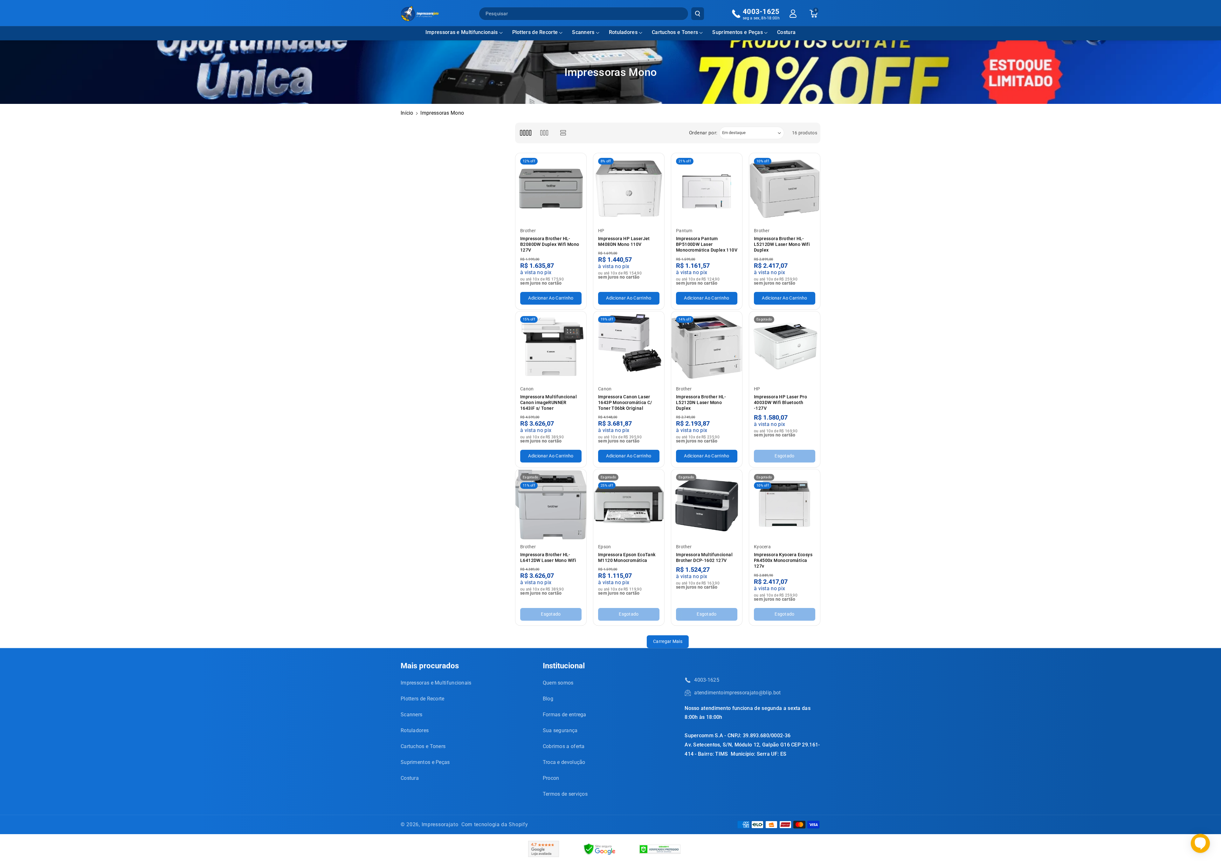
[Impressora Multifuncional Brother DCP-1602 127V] (706, 504)
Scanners (583, 32)
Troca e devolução (564, 762)
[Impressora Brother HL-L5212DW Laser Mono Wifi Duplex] (784, 188)
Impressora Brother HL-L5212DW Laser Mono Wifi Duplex (782, 244)
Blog (548, 699)
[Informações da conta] (793, 14)
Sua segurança (560, 730)
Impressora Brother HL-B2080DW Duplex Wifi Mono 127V (549, 244)
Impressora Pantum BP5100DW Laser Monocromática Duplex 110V (706, 244)
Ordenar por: (703, 133)
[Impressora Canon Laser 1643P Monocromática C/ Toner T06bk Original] (628, 346)
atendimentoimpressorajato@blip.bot (737, 693)
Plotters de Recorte (535, 32)
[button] (464, 32)
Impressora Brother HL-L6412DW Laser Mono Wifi (548, 557)
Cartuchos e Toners (675, 32)
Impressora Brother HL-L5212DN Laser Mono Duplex (701, 402)
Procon (551, 778)
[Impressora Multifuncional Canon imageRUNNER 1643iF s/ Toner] (550, 346)
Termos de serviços (565, 794)
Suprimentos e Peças (737, 32)
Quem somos (558, 683)
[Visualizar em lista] (563, 133)
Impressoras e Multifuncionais (461, 32)
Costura (410, 778)
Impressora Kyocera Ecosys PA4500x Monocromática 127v (783, 560)
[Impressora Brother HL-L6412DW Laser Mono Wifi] (550, 504)
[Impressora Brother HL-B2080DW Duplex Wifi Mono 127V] (550, 188)
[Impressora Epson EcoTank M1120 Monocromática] (628, 504)
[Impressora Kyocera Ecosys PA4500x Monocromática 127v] (784, 504)
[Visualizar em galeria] (544, 133)
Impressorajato (440, 824)
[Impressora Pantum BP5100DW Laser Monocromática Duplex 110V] (706, 188)
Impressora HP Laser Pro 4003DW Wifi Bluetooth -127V (780, 402)
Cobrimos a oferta (564, 746)
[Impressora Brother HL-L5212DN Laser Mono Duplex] (706, 346)
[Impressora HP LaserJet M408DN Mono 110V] (628, 188)
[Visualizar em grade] (525, 133)
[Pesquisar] (697, 13)
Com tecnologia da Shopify (494, 824)
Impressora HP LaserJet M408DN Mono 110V (624, 241)
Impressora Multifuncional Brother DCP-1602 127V (704, 557)
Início (407, 113)
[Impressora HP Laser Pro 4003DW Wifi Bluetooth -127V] (784, 346)
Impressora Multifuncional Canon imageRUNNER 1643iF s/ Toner (548, 402)
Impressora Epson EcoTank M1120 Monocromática (627, 557)
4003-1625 (706, 680)
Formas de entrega (564, 715)
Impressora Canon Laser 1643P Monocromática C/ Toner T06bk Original (625, 402)
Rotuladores (623, 32)
